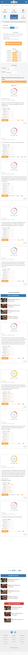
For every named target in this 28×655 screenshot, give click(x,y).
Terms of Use (22, 639)
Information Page (19, 34)
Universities (5, 637)
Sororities (5, 641)
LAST (19, 570)
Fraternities (5, 639)
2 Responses (12, 157)
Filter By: (4, 68)
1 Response (11, 195)
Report (25, 123)
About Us (22, 637)
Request (14, 639)
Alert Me (14, 81)
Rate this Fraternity (14, 43)
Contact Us (14, 641)
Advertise (14, 637)
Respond (5, 120)
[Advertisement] (14, 552)
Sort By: (4, 72)
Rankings (5, 643)
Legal (22, 643)
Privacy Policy (22, 641)
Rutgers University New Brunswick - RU (14, 36)
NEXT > (14, 570)
